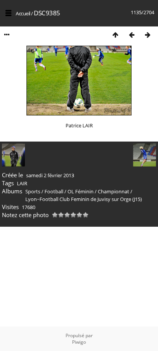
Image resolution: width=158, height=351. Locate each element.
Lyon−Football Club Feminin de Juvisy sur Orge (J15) (83, 199)
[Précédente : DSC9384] (131, 34)
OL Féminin (80, 191)
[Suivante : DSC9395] (148, 34)
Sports (32, 191)
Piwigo (79, 342)
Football (53, 191)
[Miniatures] (115, 34)
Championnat (113, 191)
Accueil (23, 13)
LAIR (22, 183)
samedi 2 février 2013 (50, 175)
